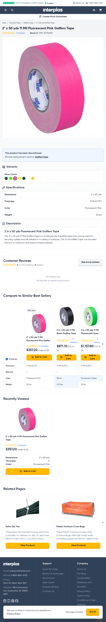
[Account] (94, 10)
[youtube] (8, 601)
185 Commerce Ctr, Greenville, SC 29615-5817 (16, 590)
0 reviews (20, 33)
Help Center (49, 583)
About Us (81, 569)
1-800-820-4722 (19, 575)
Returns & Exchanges (53, 574)
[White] (28, 178)
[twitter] (12, 601)
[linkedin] (4, 601)
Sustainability (83, 578)
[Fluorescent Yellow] (19, 178)
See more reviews (90, 262)
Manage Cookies (74, 612)
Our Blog (81, 574)
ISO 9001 (81, 587)
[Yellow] (32, 178)
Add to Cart (41, 357)
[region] (53, 88)
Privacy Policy (83, 591)
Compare (13, 359)
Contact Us (48, 591)
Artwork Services (51, 587)
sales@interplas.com (20, 571)
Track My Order (50, 569)
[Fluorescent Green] (10, 178)
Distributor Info (84, 583)
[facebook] (16, 601)
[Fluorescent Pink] (15, 178)
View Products (27, 545)
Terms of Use (83, 596)
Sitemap (81, 605)
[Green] (24, 178)
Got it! (92, 612)
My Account (49, 578)
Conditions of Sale (86, 600)
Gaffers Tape (41, 157)
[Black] (6, 178)
